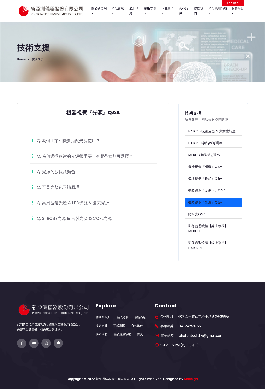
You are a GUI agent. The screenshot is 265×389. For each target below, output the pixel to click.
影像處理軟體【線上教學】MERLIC (208, 228)
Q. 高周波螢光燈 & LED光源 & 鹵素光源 (73, 203)
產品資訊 (118, 8)
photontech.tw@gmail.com (201, 335)
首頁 (140, 334)
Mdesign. (191, 379)
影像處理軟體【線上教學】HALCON (208, 245)
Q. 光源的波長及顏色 (56, 172)
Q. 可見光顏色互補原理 (58, 187)
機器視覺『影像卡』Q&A (206, 190)
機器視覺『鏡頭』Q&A (205, 178)
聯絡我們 (198, 10)
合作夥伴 (183, 10)
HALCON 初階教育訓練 (205, 143)
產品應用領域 (217, 8)
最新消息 (134, 10)
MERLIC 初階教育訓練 (204, 154)
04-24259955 (190, 326)
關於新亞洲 (99, 8)
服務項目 (237, 8)
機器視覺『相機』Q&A (205, 166)
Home (21, 59)
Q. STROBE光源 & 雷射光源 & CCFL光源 (74, 218)
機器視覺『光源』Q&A (205, 202)
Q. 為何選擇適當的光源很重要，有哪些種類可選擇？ (85, 156)
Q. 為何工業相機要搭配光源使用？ (68, 141)
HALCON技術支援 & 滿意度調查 (212, 131)
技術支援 (150, 8)
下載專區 (167, 8)
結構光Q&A (197, 214)
